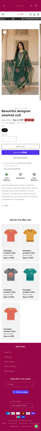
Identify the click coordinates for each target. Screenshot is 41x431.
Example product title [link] (9, 252)
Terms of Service (10, 366)
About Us (7, 352)
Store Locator (9, 362)
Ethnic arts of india (19, 420)
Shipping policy (14, 426)
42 (5, 130)
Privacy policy (23, 423)
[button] (4, 5)
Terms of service (34, 423)
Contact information (27, 426)
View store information (12, 168)
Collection (8, 357)
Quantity (4, 135)
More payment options (20, 157)
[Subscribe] (32, 384)
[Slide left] (16, 104)
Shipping (11, 122)
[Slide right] (25, 104)
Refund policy (9, 371)
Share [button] (6, 206)
